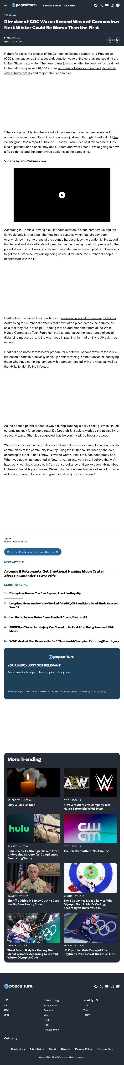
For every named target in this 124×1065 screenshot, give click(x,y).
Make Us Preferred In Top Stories (31, 552)
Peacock (48, 1010)
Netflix (47, 1019)
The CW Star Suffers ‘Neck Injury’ (86, 851)
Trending (10, 15)
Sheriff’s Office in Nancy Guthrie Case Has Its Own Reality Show (33, 902)
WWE (66, 800)
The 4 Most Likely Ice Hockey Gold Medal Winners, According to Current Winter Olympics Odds (32, 953)
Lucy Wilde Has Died (21, 805)
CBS (6, 1015)
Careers (65, 1048)
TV (6, 1000)
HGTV (86, 1015)
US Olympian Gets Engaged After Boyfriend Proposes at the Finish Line (89, 952)
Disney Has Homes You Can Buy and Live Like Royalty (45, 593)
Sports (68, 895)
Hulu (46, 1024)
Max (46, 1015)
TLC (85, 1010)
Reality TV (90, 1000)
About (52, 1048)
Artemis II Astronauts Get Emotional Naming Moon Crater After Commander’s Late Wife (54, 573)
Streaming (51, 1000)
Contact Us (18, 1048)
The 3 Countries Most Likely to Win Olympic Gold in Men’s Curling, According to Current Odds (88, 904)
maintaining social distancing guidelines (88, 318)
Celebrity (69, 5)
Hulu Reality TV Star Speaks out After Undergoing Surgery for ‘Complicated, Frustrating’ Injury (33, 854)
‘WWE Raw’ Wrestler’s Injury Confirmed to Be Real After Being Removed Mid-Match (61, 629)
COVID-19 (22, 541)
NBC (6, 1010)
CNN (25, 454)
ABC (6, 1005)
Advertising (37, 1048)
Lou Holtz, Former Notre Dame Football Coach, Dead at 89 (48, 617)
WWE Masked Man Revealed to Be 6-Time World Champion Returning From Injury (64, 641)
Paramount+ (50, 1005)
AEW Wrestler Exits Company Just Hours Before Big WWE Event (87, 806)
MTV (85, 1005)
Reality (12, 846)
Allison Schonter (14, 38)
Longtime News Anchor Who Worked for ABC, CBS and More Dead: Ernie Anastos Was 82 (63, 605)
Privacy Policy (100, 691)
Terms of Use (68, 691)
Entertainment (52, 5)
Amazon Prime (52, 1029)
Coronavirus (22, 332)
